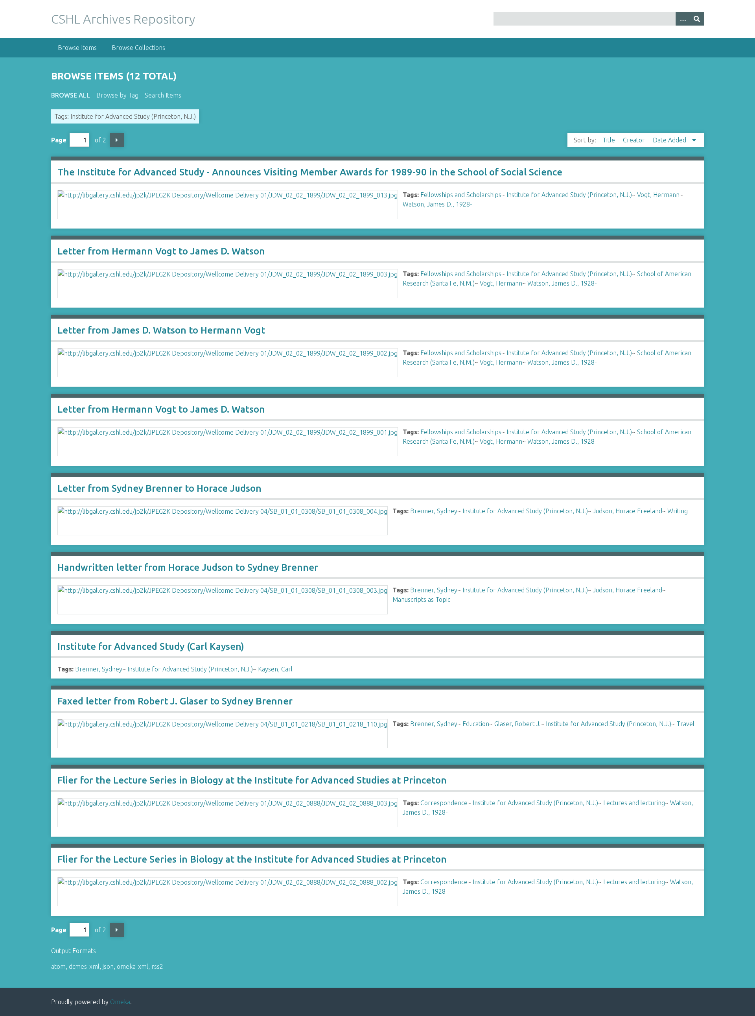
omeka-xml (132, 966)
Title (609, 140)
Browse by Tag (117, 95)
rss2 (157, 966)
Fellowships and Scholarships (460, 194)
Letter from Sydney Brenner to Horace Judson (159, 488)
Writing (677, 510)
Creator (634, 140)
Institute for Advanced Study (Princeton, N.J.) (569, 194)
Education (475, 723)
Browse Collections (138, 47)
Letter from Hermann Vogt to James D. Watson (161, 251)
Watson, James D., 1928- (437, 204)
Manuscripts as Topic (421, 599)
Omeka (120, 1001)
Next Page (117, 140)
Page (58, 140)
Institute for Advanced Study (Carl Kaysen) (150, 646)
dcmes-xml (84, 966)
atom (58, 966)
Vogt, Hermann (658, 194)
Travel (685, 723)
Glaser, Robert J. (517, 723)
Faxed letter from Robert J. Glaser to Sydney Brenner (175, 701)
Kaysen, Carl (275, 669)
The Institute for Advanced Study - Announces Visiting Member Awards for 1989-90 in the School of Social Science (309, 172)
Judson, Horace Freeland (627, 510)
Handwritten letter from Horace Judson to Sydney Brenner (187, 567)
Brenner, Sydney (433, 510)
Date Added (670, 140)
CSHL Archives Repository (123, 19)
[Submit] (697, 19)
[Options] (683, 19)
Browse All (70, 95)
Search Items (163, 95)
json (108, 966)
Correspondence (444, 802)
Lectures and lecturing (634, 802)
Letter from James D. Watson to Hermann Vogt (161, 330)
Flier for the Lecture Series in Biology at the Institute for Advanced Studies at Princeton (252, 780)
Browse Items (77, 47)
